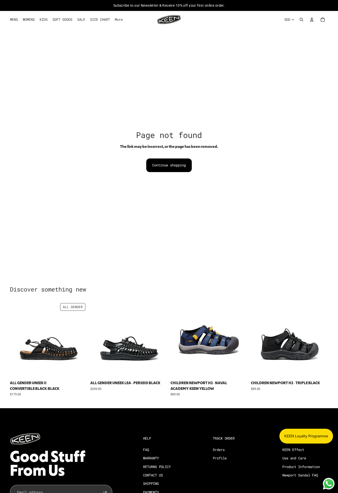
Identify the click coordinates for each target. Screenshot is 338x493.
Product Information (301, 466)
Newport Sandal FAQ (300, 474)
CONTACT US (153, 474)
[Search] (301, 19)
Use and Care (294, 458)
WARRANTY (151, 458)
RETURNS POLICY (157, 466)
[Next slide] (79, 340)
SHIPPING (151, 483)
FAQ (146, 449)
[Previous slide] (17, 340)
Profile (220, 458)
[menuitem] (118, 19)
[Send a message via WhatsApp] (329, 484)
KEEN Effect (293, 449)
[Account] (311, 19)
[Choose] (79, 371)
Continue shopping (169, 165)
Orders (219, 449)
